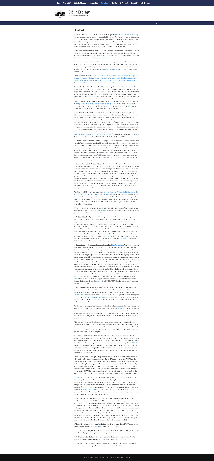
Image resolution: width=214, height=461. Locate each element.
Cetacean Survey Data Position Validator (122, 78)
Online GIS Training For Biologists (140, 3)
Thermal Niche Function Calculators (104, 83)
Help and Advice (93, 3)
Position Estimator (80, 80)
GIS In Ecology (79, 12)
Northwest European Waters (112, 192)
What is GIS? (67, 3)
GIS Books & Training (80, 3)
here (104, 106)
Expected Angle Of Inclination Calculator (102, 80)
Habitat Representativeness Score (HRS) (98, 297)
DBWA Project (124, 3)
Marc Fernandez (116, 245)
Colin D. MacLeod (121, 35)
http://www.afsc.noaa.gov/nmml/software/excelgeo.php (96, 104)
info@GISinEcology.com (99, 58)
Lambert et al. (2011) (80, 377)
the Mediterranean (129, 192)
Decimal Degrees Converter (98, 78)
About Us (114, 3)
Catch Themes (126, 457)
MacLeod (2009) (131, 343)
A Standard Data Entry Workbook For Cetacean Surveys (116, 76)
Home (58, 3)
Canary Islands (110, 194)
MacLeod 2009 (79, 295)
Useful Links (104, 3)
